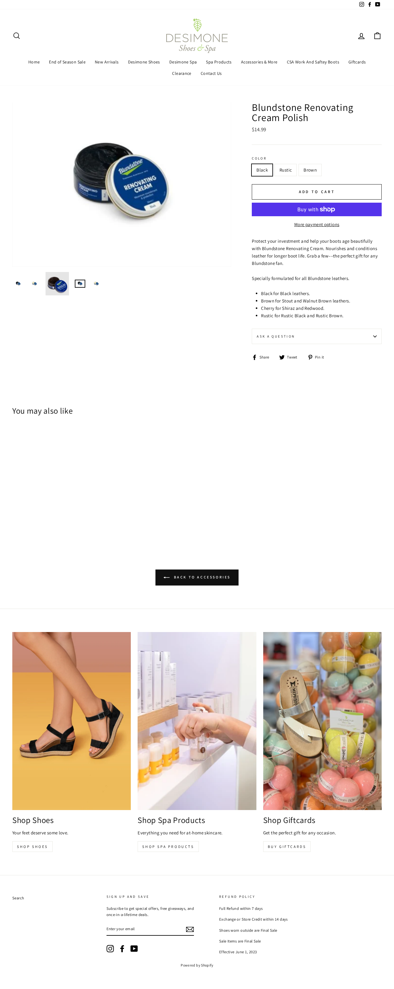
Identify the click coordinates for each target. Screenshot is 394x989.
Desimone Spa (183, 62)
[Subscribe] (190, 929)
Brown (310, 170)
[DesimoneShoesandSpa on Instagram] (110, 948)
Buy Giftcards (287, 846)
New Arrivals (107, 62)
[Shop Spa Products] (197, 721)
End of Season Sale (67, 62)
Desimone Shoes (144, 62)
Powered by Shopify (197, 965)
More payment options (317, 224)
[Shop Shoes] (71, 721)
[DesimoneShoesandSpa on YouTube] (134, 948)
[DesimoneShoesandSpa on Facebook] (122, 948)
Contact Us (211, 73)
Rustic (285, 170)
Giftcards (357, 62)
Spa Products (219, 62)
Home (34, 62)
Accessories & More (259, 62)
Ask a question (276, 336)
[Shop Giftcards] (322, 721)
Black (262, 170)
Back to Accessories (201, 577)
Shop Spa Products (168, 846)
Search (18, 898)
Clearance (181, 73)
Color (259, 158)
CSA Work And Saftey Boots (313, 62)
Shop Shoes (32, 846)
